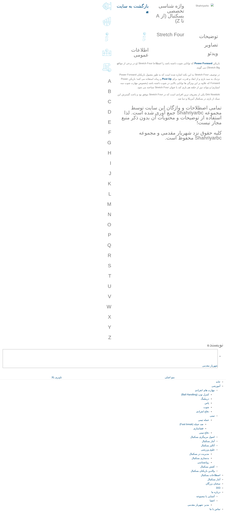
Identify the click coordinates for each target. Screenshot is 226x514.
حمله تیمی (203, 420)
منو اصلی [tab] (170, 377)
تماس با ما (215, 509)
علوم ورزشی (208, 449)
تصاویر (211, 45)
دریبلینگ (205, 398)
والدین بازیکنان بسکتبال (203, 470)
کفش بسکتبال (207, 466)
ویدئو (213, 53)
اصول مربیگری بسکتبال (202, 436)
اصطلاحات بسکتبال (210, 475)
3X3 (218, 487)
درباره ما (215, 492)
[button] (224, 372)
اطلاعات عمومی (140, 52)
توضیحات (208, 36)
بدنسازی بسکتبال (200, 458)
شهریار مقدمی (210, 365)
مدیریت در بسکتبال (199, 453)
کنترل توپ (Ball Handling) (195, 394)
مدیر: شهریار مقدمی (198, 504)
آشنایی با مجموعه (205, 496)
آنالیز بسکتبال (208, 445)
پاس (207, 403)
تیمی (212, 415)
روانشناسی (203, 462)
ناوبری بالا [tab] (57, 377)
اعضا (212, 500)
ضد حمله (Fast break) (191, 424)
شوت (206, 407)
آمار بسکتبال (208, 441)
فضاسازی (198, 428)
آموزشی (216, 386)
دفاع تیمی (204, 432)
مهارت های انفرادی (205, 390)
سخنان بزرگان (213, 483)
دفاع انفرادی (202, 411)
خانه (218, 381)
